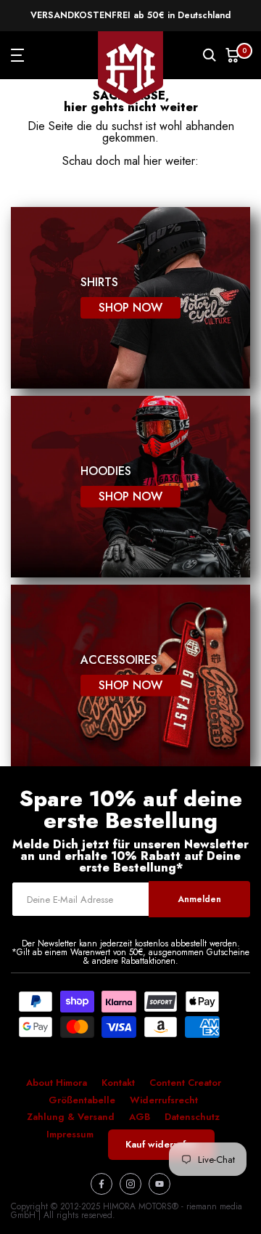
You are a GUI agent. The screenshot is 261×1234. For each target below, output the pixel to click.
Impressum (70, 1134)
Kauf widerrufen (161, 1144)
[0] (232, 55)
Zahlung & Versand (71, 1117)
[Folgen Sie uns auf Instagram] (130, 1184)
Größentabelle (82, 1100)
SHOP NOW (130, 307)
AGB (139, 1117)
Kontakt (118, 1082)
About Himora (56, 1082)
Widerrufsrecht (164, 1100)
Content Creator (185, 1082)
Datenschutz (192, 1117)
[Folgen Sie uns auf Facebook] (101, 1184)
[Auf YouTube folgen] (159, 1184)
